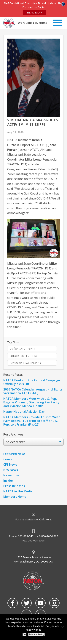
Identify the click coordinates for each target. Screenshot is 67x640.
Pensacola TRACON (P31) (25, 363)
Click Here (45, 519)
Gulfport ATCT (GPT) (22, 348)
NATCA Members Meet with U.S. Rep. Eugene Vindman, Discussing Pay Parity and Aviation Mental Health (31, 402)
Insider (8, 481)
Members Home (14, 497)
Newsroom (11, 475)
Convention (11, 459)
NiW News (10, 470)
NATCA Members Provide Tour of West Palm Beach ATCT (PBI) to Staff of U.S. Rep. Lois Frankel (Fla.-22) (31, 420)
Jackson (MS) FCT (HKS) (24, 355)
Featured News (14, 454)
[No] (62, 627)
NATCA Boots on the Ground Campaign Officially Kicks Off (31, 382)
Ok (24, 634)
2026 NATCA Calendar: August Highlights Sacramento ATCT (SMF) (32, 391)
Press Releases (14, 486)
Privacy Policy (36, 634)
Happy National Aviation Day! (24, 412)
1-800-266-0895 (48, 536)
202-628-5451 (26, 536)
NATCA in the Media (17, 491)
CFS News (10, 464)
